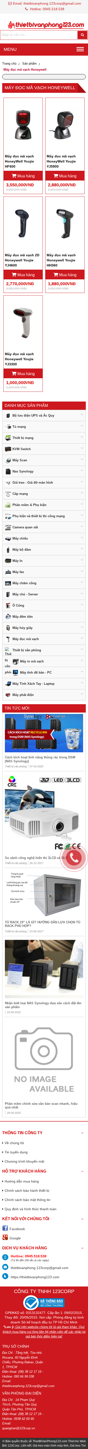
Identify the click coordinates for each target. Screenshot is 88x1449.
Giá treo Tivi (78, 1445)
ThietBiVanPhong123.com (50, 1441)
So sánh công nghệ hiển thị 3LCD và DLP (36, 858)
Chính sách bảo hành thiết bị (27, 1190)
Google (15, 1238)
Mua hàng (25, 176)
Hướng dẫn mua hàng (22, 1181)
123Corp (13, 1445)
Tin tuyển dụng (16, 1152)
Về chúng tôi (14, 1143)
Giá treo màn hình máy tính (50, 1445)
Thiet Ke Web (77, 1441)
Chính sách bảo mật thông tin (27, 1200)
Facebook (17, 1229)
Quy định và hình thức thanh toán (30, 1209)
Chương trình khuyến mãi (24, 1161)
